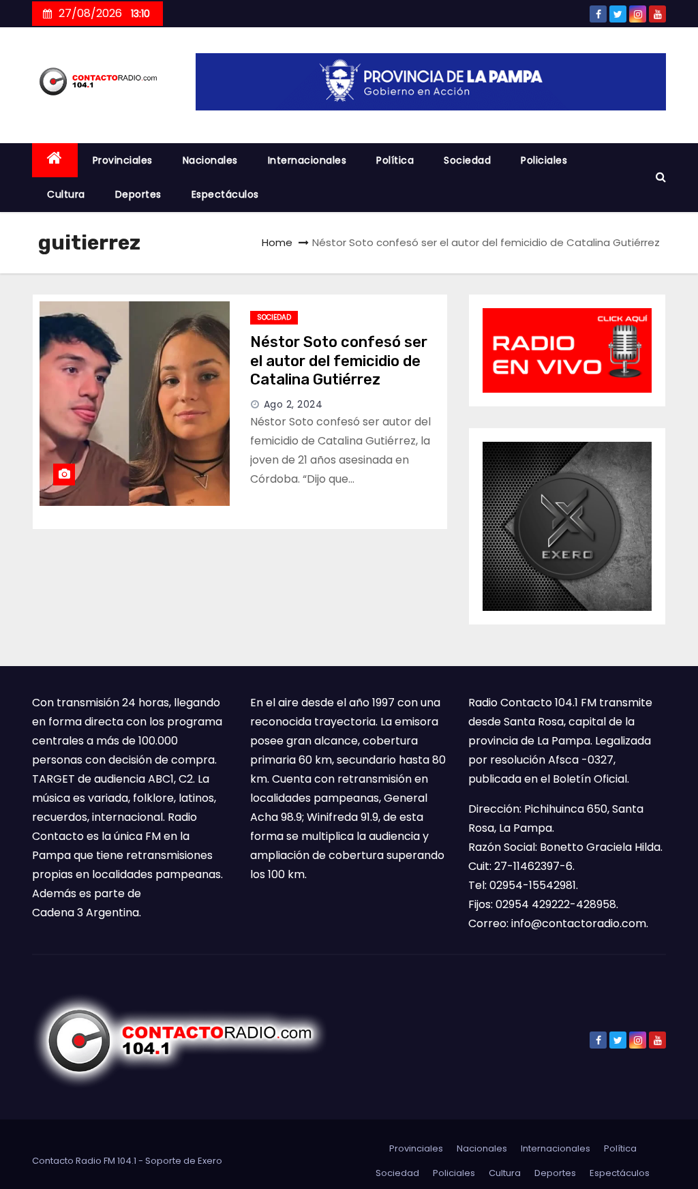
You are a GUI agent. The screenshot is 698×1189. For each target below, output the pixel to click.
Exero (210, 1160)
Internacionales (307, 160)
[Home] (55, 160)
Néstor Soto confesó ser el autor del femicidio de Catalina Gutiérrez (338, 361)
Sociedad (467, 160)
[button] (661, 177)
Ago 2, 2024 (293, 404)
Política (395, 160)
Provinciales (123, 160)
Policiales (544, 160)
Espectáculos (225, 194)
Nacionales (210, 160)
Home (277, 242)
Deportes (138, 194)
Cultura (66, 194)
